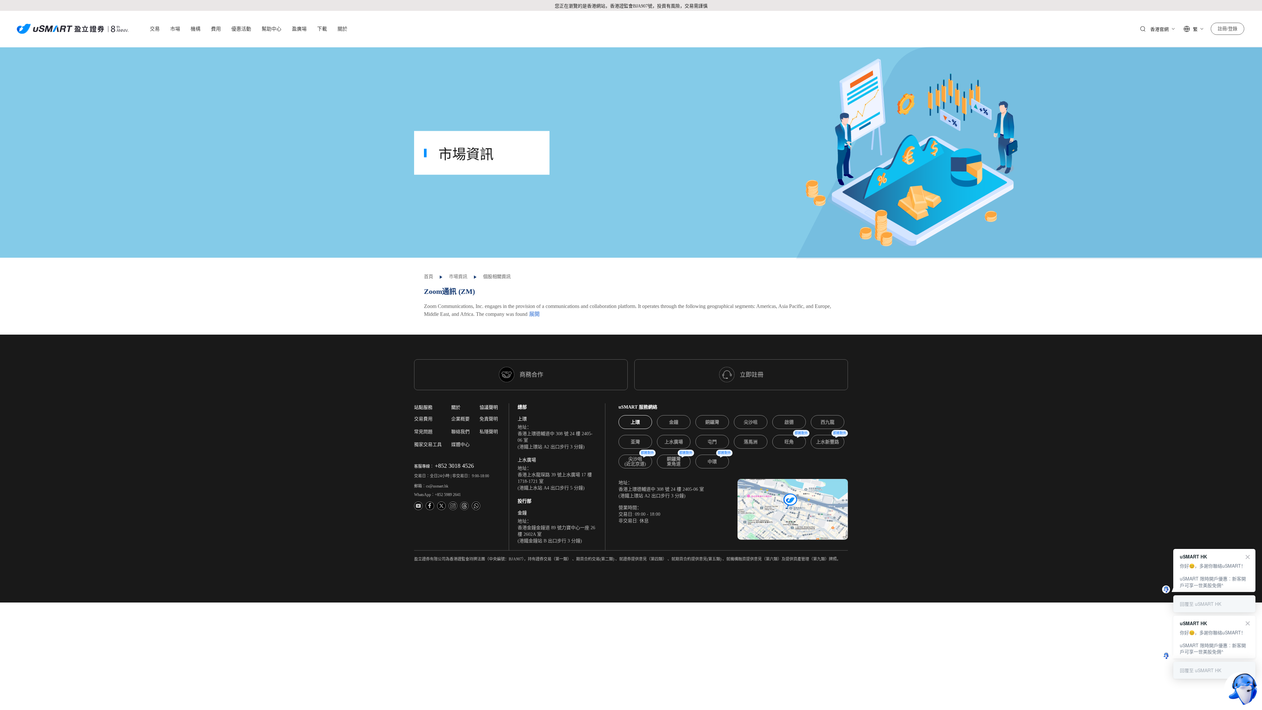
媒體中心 (460, 444)
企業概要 (460, 418)
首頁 (428, 276)
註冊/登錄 (1227, 28)
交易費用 (423, 418)
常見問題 (423, 431)
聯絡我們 (460, 431)
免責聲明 (488, 418)
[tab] (635, 422)
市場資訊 (458, 276)
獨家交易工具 (428, 444)
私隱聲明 (488, 431)
